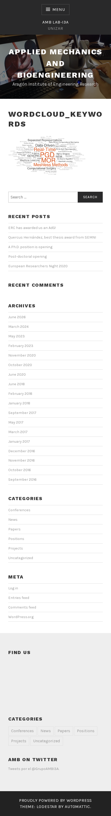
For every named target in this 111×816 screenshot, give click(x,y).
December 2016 (21, 451)
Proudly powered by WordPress (55, 800)
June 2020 (17, 374)
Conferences (19, 510)
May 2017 (15, 422)
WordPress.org (21, 617)
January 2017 (19, 441)
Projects (15, 548)
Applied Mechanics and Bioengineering (55, 63)
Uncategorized (20, 558)
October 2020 (20, 365)
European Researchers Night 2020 (38, 266)
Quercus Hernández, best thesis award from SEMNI (52, 237)
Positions (16, 539)
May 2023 (16, 336)
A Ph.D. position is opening (30, 247)
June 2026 (17, 317)
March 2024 (18, 326)
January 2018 (19, 403)
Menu (58, 9)
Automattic (77, 806)
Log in (13, 588)
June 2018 (16, 384)
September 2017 (22, 413)
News (13, 519)
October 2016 (19, 470)
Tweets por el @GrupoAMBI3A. (33, 769)
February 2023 (20, 346)
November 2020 (22, 355)
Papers (14, 529)
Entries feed (18, 598)
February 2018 (20, 393)
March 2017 (18, 432)
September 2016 (22, 479)
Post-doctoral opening (27, 256)
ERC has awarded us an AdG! (32, 228)
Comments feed (22, 607)
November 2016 (21, 460)
